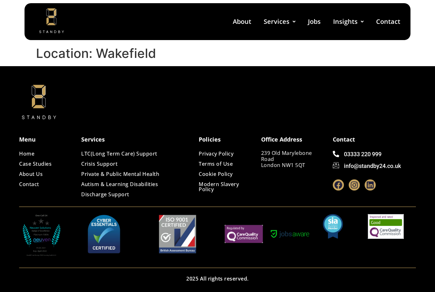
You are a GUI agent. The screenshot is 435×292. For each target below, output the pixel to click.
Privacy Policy (216, 153)
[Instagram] (354, 185)
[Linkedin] (370, 185)
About (242, 21)
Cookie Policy (216, 173)
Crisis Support (99, 163)
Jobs (314, 21)
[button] (279, 21)
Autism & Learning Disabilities (119, 184)
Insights (345, 21)
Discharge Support (105, 194)
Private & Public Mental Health (120, 173)
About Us (31, 173)
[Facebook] (338, 185)
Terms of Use (216, 163)
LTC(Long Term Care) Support (119, 153)
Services (276, 21)
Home (26, 153)
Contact (388, 21)
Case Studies (35, 163)
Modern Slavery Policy (219, 187)
